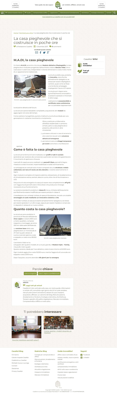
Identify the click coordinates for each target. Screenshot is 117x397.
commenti (56, 46)
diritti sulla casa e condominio (68, 369)
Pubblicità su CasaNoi (19, 360)
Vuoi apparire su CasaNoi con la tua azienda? (58, 17)
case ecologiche (30, 273)
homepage (2, 13)
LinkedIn (86, 357)
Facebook (86, 355)
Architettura (85, 12)
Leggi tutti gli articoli (34, 285)
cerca (115, 13)
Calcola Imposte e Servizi (15, 12)
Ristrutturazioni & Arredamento (69, 12)
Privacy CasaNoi (17, 371)
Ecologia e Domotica (97, 12)
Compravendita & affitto (40, 12)
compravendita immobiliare (67, 367)
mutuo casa (62, 375)
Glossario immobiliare (42, 372)
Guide (29, 12)
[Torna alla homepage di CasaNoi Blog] (58, 384)
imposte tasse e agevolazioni (67, 372)
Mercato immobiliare (42, 375)
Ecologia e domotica (41, 364)
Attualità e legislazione (42, 369)
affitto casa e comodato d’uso (67, 355)
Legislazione (54, 12)
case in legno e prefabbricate (49, 273)
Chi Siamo (15, 355)
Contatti (108, 12)
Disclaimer (15, 368)
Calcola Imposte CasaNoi (20, 357)
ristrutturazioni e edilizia (66, 378)
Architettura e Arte (26, 33)
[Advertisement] (58, 24)
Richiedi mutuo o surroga (20, 363)
